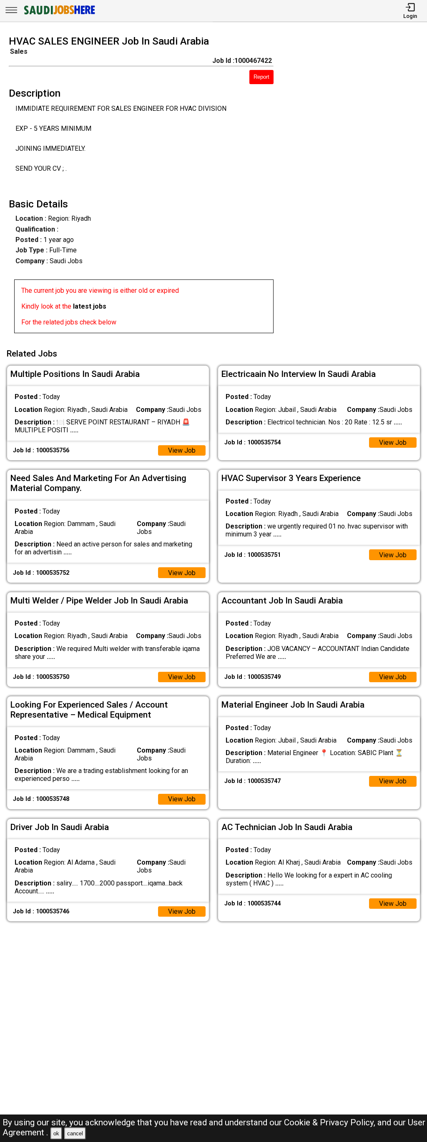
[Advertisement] (355, 187)
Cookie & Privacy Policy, (330, 1122)
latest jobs (89, 306)
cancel (75, 1133)
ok (56, 1133)
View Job (182, 450)
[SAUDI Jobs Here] (58, 14)
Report (261, 77)
